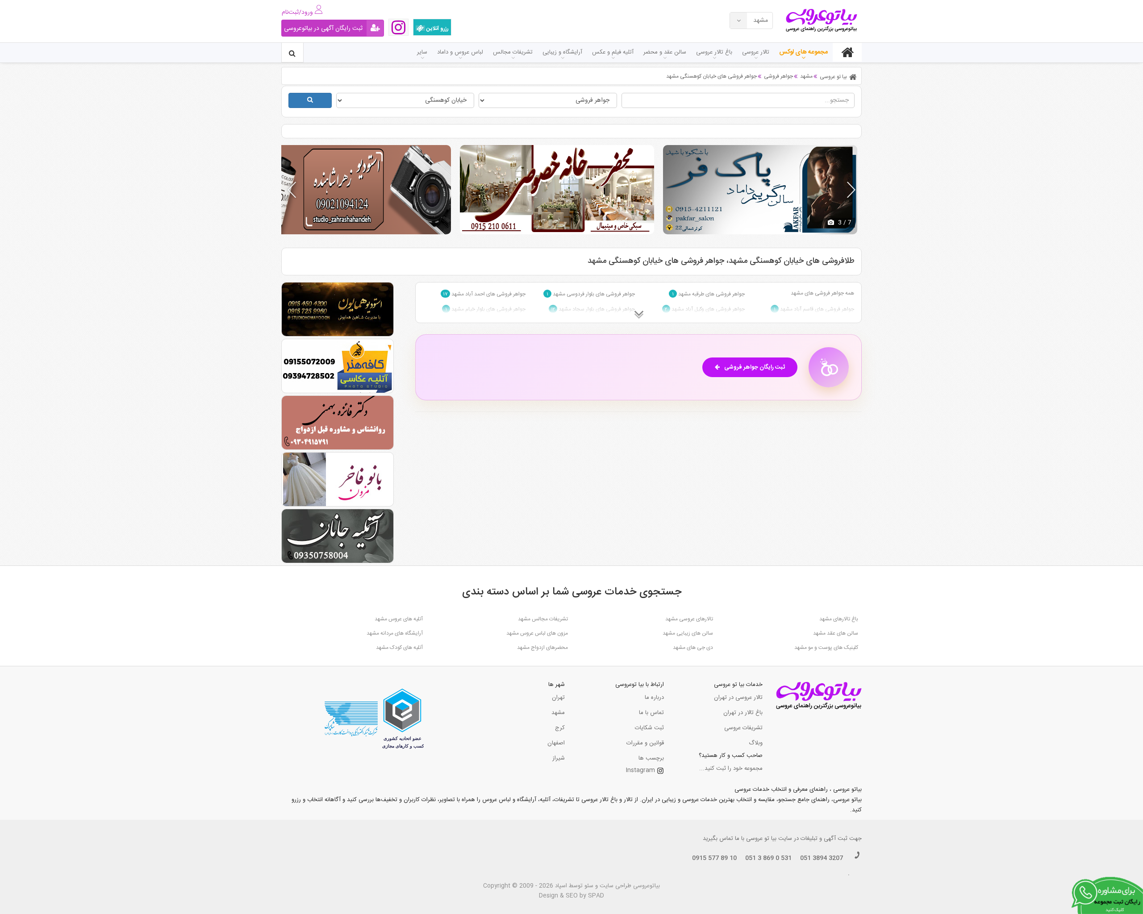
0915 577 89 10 (714, 858)
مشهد (558, 713)
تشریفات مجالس (513, 52)
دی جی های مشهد (693, 647)
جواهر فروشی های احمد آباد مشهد (484, 294)
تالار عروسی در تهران (738, 697)
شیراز (558, 758)
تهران (558, 697)
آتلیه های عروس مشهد (399, 619)
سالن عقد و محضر (664, 52)
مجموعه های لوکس (803, 52)
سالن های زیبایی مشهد (688, 633)
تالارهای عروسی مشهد (689, 619)
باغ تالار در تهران (743, 713)
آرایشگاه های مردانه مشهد (395, 633)
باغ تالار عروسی (714, 52)
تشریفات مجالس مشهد (543, 619)
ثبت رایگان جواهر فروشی (754, 367)
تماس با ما (651, 713)
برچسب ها (651, 758)
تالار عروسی (755, 52)
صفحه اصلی (847, 52)
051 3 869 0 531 (768, 858)
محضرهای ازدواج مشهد (542, 647)
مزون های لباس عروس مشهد (537, 633)
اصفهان (556, 743)
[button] (851, 189)
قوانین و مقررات (645, 743)
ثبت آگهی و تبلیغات (824, 838)
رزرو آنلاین (437, 28)
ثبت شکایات (649, 728)
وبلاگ (756, 743)
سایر (422, 52)
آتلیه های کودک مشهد (399, 647)
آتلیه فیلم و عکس (613, 52)
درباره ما (654, 697)
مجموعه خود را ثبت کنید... (731, 768)
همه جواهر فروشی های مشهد (822, 293)
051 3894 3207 (821, 858)
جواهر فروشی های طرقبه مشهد (708, 294)
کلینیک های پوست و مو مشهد (826, 647)
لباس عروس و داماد (460, 52)
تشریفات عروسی (743, 728)
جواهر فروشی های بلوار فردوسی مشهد (590, 294)
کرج (560, 728)
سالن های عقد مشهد (835, 633)
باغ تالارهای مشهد (838, 619)
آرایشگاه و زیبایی (562, 52)
